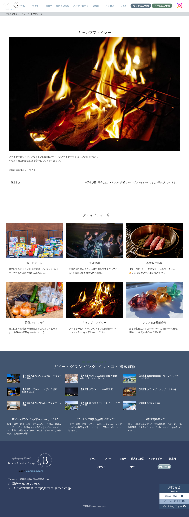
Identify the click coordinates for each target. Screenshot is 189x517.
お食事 (49, 6)
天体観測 (94, 263)
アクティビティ (81, 6)
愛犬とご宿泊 (62, 6)
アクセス (109, 6)
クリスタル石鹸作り (154, 322)
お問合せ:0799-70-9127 (24, 484)
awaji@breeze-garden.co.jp (53, 488)
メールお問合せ (173, 501)
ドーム (21, 6)
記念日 (96, 6)
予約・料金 (164, 467)
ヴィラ (35, 6)
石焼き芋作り (154, 263)
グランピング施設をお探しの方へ (94, 419)
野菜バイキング (34, 322)
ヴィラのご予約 (141, 6)
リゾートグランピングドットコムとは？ (33, 419)
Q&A (123, 6)
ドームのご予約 (162, 6)
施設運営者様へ (154, 419)
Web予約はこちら (173, 506)
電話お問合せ (173, 496)
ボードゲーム (34, 263)
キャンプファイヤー (94, 322)
